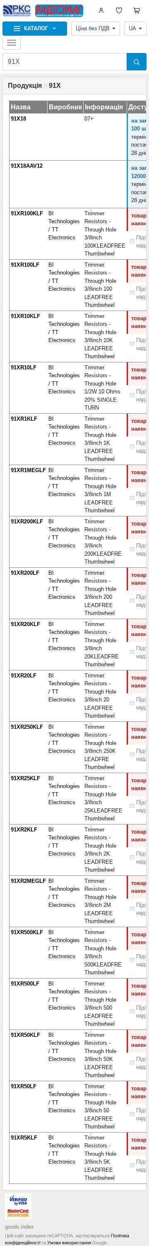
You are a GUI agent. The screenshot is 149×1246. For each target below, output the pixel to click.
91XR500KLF (27, 932)
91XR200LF (25, 573)
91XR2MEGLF (28, 881)
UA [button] (132, 28)
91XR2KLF (24, 830)
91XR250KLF (27, 727)
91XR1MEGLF (28, 470)
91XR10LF (23, 367)
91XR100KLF (27, 213)
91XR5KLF (24, 1138)
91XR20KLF (25, 624)
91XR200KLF (27, 521)
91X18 (18, 119)
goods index (19, 1227)
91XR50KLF (25, 1035)
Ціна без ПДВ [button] (93, 28)
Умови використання (69, 1242)
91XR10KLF (25, 316)
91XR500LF (25, 984)
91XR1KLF (24, 419)
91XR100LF (25, 265)
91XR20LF (23, 675)
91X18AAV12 (27, 166)
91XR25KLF (25, 778)
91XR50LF (23, 1086)
